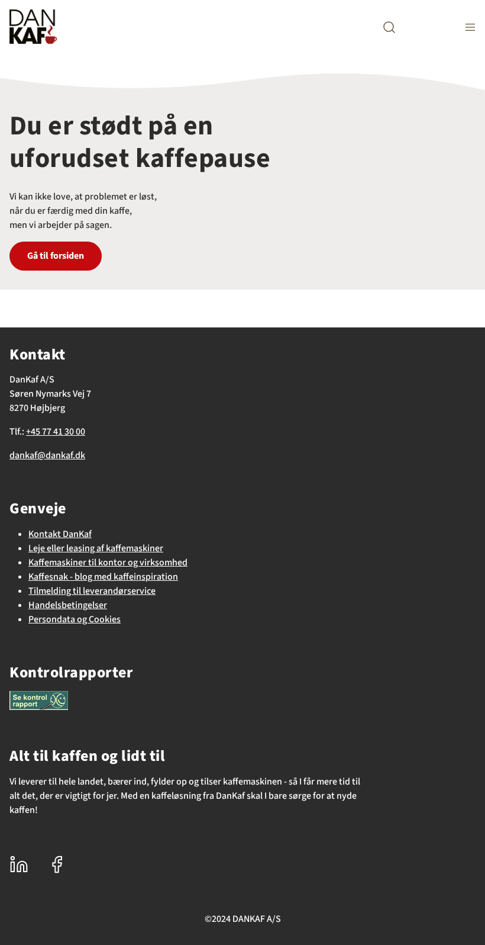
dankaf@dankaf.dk (47, 455)
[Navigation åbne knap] (470, 27)
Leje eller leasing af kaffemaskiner (95, 548)
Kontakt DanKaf (60, 534)
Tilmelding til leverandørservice (92, 590)
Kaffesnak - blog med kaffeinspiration (103, 576)
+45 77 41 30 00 (55, 431)
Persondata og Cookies (74, 619)
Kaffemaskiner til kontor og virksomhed (107, 562)
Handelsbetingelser (67, 605)
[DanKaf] (33, 26)
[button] (389, 27)
